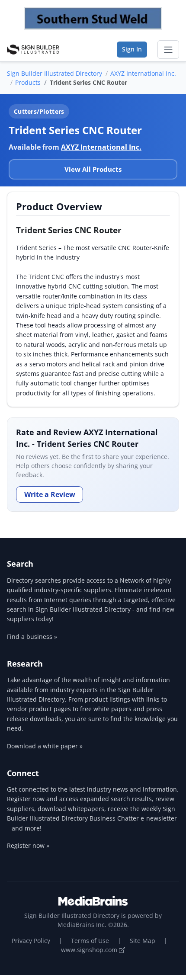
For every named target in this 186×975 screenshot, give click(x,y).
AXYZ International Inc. (143, 73)
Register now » (28, 845)
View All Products (93, 169)
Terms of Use (90, 941)
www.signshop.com (90, 950)
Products (28, 82)
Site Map (142, 941)
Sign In (132, 49)
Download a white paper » (45, 746)
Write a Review (49, 494)
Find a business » (32, 636)
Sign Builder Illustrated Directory (54, 73)
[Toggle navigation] (168, 49)
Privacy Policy (31, 941)
